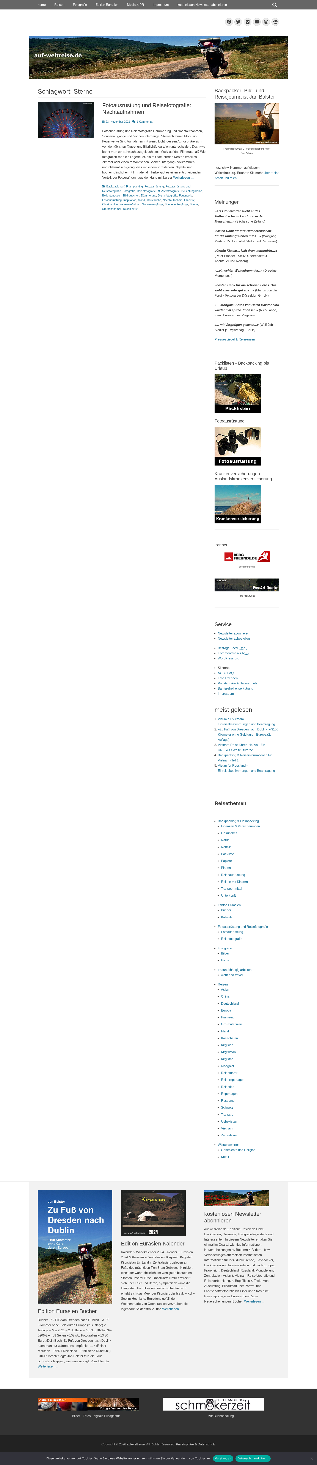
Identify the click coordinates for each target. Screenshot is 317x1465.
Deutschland (230, 1003)
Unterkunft (228, 895)
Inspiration (129, 200)
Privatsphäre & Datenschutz (237, 683)
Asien (225, 989)
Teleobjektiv (130, 208)
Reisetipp (227, 1087)
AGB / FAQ (226, 673)
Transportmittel (231, 888)
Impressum (161, 4)
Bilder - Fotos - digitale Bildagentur (96, 1416)
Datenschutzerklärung (253, 1458)
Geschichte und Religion (238, 1150)
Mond (141, 200)
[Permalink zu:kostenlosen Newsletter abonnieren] (241, 1198)
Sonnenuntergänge (176, 204)
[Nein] (311, 1458)
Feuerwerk (185, 195)
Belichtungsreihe (191, 191)
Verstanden (223, 1458)
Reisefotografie (146, 191)
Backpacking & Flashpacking (124, 186)
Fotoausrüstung (154, 186)
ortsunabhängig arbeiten (234, 970)
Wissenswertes (229, 1144)
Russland (227, 1100)
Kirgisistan (228, 1052)
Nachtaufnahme (172, 200)
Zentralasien (229, 1135)
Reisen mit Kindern (234, 881)
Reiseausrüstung (129, 204)
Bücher (226, 910)
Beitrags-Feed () (232, 648)
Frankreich (228, 1017)
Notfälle (226, 847)
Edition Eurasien (107, 4)
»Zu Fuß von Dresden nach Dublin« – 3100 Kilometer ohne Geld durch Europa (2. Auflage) (248, 734)
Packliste (227, 854)
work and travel (232, 975)
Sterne (194, 204)
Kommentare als (233, 653)
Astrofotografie (170, 191)
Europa (226, 1010)
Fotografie (80, 4)
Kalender (227, 917)
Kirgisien (227, 1045)
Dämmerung (148, 195)
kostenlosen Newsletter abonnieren (202, 4)
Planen (226, 867)
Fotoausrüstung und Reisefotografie (243, 926)
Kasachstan (229, 1038)
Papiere (226, 861)
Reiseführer (229, 1073)
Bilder (225, 953)
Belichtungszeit (111, 195)
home (42, 4)
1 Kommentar (145, 121)
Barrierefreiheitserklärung (235, 688)
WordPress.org (228, 658)
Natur (225, 840)
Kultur (225, 1157)
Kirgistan (227, 1059)
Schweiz (227, 1107)
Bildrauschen (131, 195)
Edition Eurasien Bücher (67, 1311)
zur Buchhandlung (221, 1416)
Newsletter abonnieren (233, 633)
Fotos (225, 960)
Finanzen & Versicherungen (240, 826)
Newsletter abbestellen (234, 638)
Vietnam (227, 1128)
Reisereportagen (232, 1079)
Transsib (227, 1114)
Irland (225, 1031)
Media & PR (135, 4)
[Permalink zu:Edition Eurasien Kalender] (158, 1213)
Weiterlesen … (183, 177)
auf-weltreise (136, 1444)
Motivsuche (154, 200)
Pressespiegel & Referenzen (235, 339)
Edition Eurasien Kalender (153, 1243)
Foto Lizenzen (228, 678)
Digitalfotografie (167, 195)
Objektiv (189, 200)
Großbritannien (231, 1024)
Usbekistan (229, 1121)
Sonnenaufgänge (152, 204)
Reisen (59, 4)
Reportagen (229, 1093)
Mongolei (227, 1066)
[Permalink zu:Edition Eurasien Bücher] (75, 1247)
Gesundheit (229, 833)
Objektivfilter (110, 204)
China (225, 996)
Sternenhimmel (111, 208)
